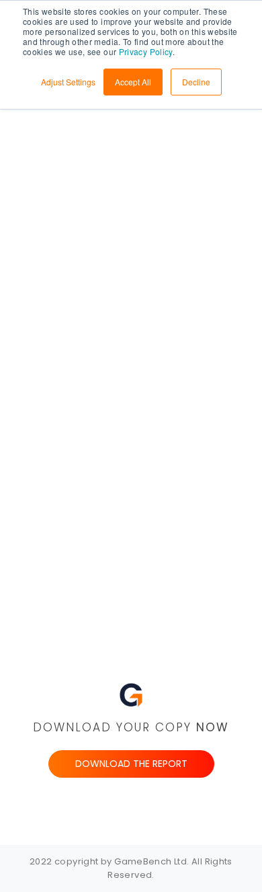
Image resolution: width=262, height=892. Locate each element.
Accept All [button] (133, 81)
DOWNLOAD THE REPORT (131, 763)
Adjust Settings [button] (68, 81)
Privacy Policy (146, 51)
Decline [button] (196, 81)
